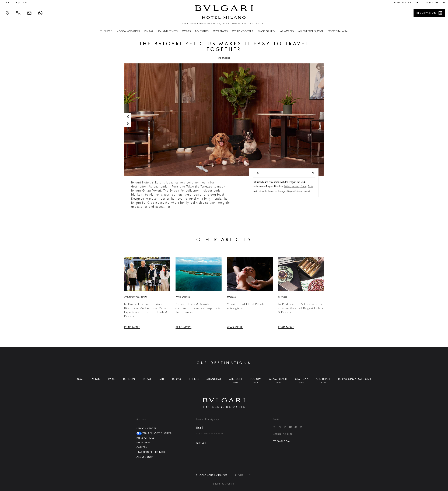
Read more (132, 327)
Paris (310, 186)
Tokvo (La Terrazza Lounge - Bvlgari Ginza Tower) (284, 191)
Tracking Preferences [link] (151, 452)
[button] (403, 2)
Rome (303, 186)
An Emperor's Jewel (310, 31)
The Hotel (106, 31)
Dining (148, 31)
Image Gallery (266, 31)
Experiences (220, 31)
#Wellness (231, 297)
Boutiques (202, 31)
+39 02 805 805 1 (254, 24)
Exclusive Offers (242, 31)
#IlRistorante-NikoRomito (135, 297)
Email (199, 428)
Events (186, 31)
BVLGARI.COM (281, 441)
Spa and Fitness (168, 31)
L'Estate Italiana (337, 31)
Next (127, 123)
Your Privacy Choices (157, 433)
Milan (287, 186)
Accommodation (128, 31)
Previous (127, 116)
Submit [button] (201, 443)
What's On (287, 31)
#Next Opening (183, 297)
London (295, 186)
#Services (224, 57)
